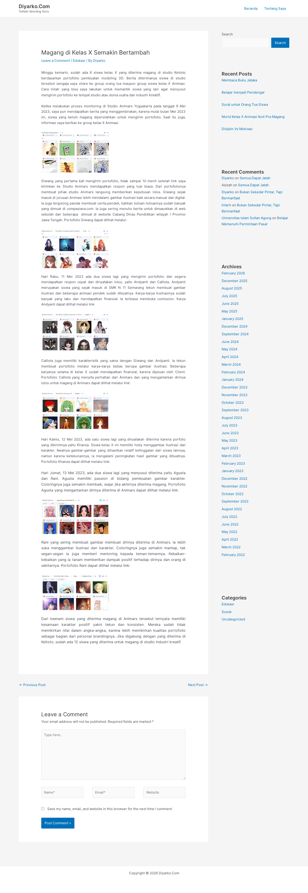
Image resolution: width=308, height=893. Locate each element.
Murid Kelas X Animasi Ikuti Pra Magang (253, 117)
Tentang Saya (275, 8)
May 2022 (229, 532)
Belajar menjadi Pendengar (243, 92)
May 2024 (229, 349)
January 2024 (233, 379)
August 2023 (232, 418)
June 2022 (230, 524)
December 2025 (234, 281)
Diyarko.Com (34, 6)
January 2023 (233, 471)
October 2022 (233, 494)
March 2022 (231, 547)
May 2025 (229, 311)
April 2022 (230, 539)
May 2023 (229, 440)
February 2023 (233, 463)
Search (227, 34)
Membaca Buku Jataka (239, 80)
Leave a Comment (55, 60)
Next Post (198, 685)
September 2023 (235, 410)
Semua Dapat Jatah (255, 178)
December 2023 (235, 387)
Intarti (226, 205)
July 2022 (229, 516)
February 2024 (233, 372)
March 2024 (231, 364)
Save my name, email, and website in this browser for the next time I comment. (110, 809)
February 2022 (233, 555)
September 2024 (235, 334)
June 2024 (230, 342)
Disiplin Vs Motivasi (237, 129)
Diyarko (228, 178)
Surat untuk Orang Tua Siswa (245, 104)
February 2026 (233, 273)
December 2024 (235, 326)
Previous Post (32, 685)
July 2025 (229, 296)
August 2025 (232, 288)
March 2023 (231, 456)
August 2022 (232, 509)
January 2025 (232, 319)
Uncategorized (233, 619)
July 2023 (229, 425)
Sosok (227, 612)
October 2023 (233, 402)
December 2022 (234, 478)
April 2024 (230, 357)
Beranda (250, 8)
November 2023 (235, 395)
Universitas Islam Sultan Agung (246, 218)
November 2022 (234, 486)
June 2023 (230, 433)
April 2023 (230, 448)
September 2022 (235, 501)
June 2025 (230, 303)
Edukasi (79, 60)
